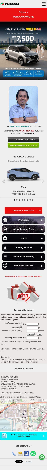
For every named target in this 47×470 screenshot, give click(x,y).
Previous (4, 51)
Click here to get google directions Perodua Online (20, 397)
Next (43, 51)
